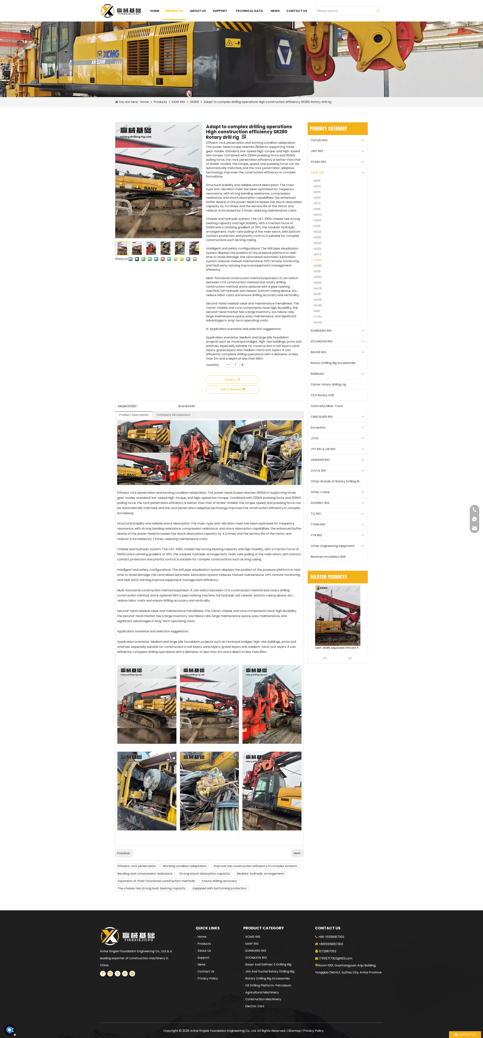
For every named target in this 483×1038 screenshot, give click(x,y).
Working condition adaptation (185, 866)
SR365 (317, 283)
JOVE (315, 438)
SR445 (318, 322)
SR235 (317, 237)
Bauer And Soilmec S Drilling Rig (268, 964)
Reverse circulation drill (328, 557)
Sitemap (294, 1031)
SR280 (318, 260)
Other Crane (320, 492)
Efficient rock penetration (137, 866)
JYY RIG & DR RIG (323, 449)
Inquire (230, 379)
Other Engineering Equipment (333, 546)
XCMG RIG (318, 162)
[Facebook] (103, 973)
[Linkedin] (110, 973)
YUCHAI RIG (319, 140)
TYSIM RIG (318, 524)
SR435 (318, 300)
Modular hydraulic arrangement (260, 873)
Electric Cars (254, 1006)
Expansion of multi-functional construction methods (156, 881)
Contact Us (206, 971)
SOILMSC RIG (320, 503)
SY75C (318, 317)
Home (202, 937)
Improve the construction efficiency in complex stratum (255, 866)
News (201, 964)
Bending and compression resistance (145, 873)
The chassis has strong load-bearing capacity (152, 888)
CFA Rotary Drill (322, 395)
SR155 (317, 192)
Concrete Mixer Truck (327, 406)
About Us (204, 950)
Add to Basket (230, 389)
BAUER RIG (318, 352)
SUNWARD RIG (321, 330)
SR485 (318, 305)
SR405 (318, 288)
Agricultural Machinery (262, 992)
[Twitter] (117, 973)
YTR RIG (316, 535)
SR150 (317, 186)
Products (204, 943)
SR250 (317, 243)
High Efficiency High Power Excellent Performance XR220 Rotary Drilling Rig (337, 648)
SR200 (318, 215)
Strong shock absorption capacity (204, 873)
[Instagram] (132, 973)
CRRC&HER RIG (322, 417)
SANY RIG (317, 172)
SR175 (317, 203)
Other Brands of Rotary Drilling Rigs (337, 481)
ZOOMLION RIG (321, 341)
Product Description (134, 415)
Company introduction (173, 415)
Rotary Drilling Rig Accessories (333, 363)
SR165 (317, 198)
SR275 (317, 254)
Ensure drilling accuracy (219, 881)
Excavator (318, 427)
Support (204, 957)
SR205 (317, 220)
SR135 (317, 181)
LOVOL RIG (318, 470)
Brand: (183, 406)
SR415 (317, 294)
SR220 (317, 232)
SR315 (317, 271)
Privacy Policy (208, 978)
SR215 (317, 226)
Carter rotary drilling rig (328, 384)
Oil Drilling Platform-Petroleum (268, 985)
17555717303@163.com (335, 958)
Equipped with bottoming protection (219, 888)
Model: (123, 406)
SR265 (317, 249)
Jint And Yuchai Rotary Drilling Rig (269, 971)
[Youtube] (125, 973)
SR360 (318, 277)
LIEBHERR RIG (320, 460)
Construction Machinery (263, 999)
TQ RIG (316, 513)
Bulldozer (317, 373)
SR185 (317, 209)
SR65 (317, 311)
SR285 (317, 266)
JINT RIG (317, 151)
